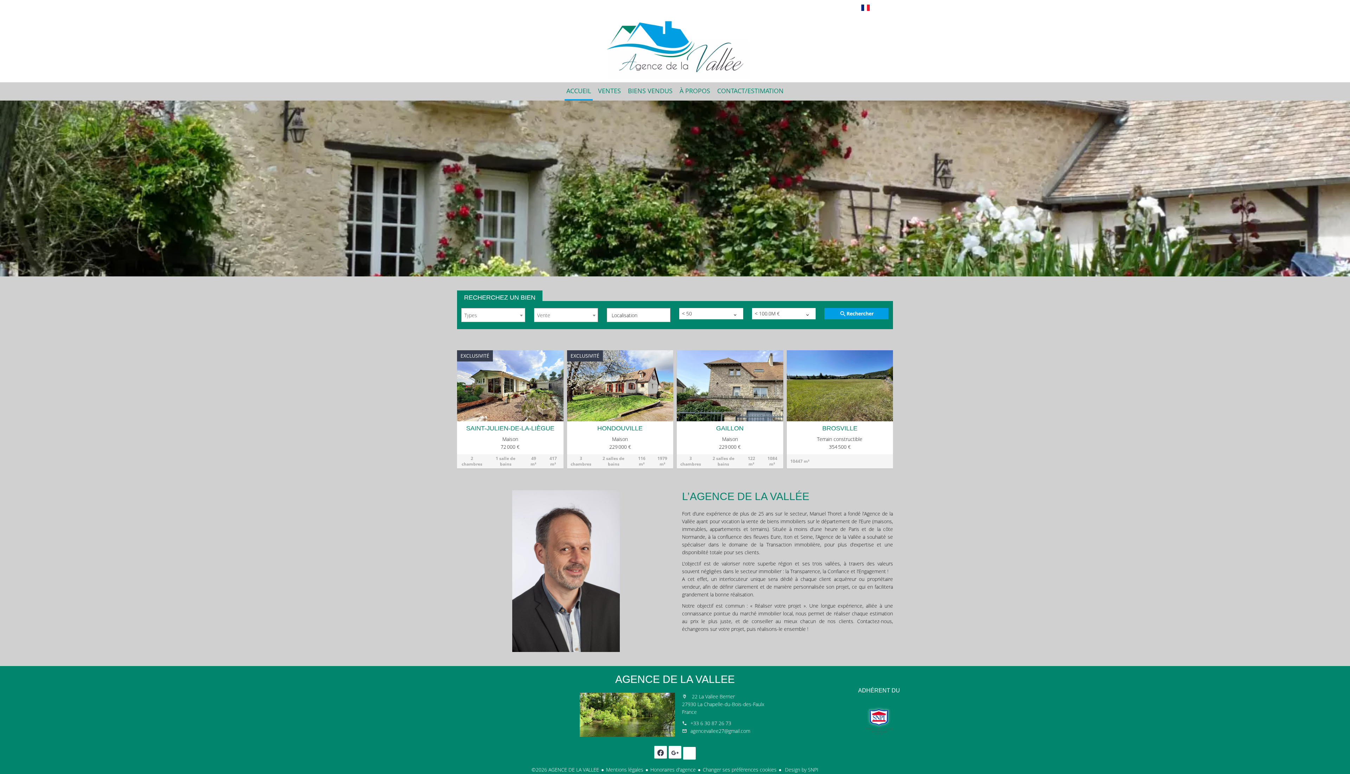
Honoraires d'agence (673, 769)
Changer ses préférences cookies (740, 769)
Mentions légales (624, 769)
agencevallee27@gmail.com (720, 731)
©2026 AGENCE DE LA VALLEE (565, 769)
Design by (801, 769)
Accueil (675, 47)
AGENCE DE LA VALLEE (675, 679)
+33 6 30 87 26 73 (710, 723)
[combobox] (493, 315)
